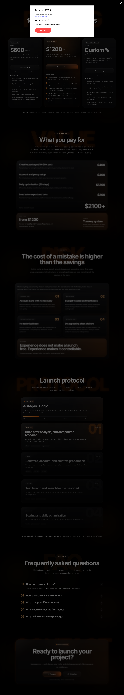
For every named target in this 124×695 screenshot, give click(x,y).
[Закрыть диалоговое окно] (121, 2)
